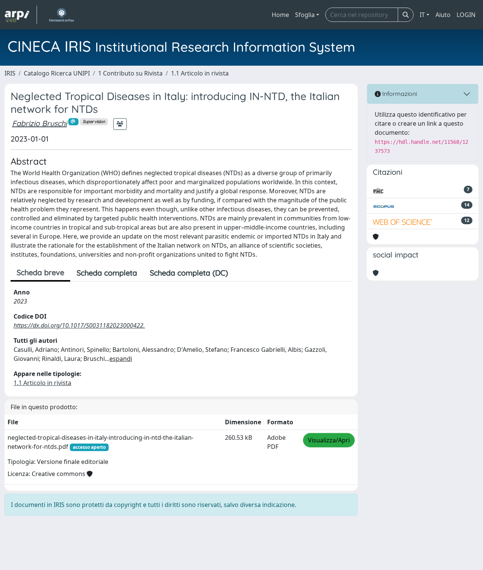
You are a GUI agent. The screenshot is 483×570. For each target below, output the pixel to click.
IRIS (10, 73)
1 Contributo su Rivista (130, 73)
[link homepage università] (61, 15)
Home (280, 15)
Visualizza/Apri (329, 440)
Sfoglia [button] (305, 15)
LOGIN (466, 15)
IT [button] (422, 15)
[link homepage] (21, 15)
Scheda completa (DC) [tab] (189, 272)
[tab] (240, 273)
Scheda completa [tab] (107, 272)
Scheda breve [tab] (40, 272)
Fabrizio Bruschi (39, 123)
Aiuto (443, 15)
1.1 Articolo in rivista (200, 73)
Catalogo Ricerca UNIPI (57, 73)
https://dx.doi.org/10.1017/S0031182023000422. (79, 325)
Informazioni (399, 93)
